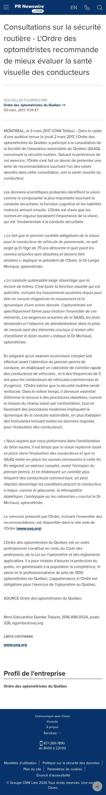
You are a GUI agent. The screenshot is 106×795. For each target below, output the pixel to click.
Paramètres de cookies (64, 769)
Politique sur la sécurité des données (71, 762)
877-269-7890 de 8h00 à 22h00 (52, 746)
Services (51, 733)
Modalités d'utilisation (20, 762)
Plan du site (32, 769)
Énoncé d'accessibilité (53, 775)
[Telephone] (87, 7)
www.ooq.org (28, 528)
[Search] (99, 7)
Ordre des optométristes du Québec (35, 686)
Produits (52, 721)
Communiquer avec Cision (52, 716)
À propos (52, 727)
